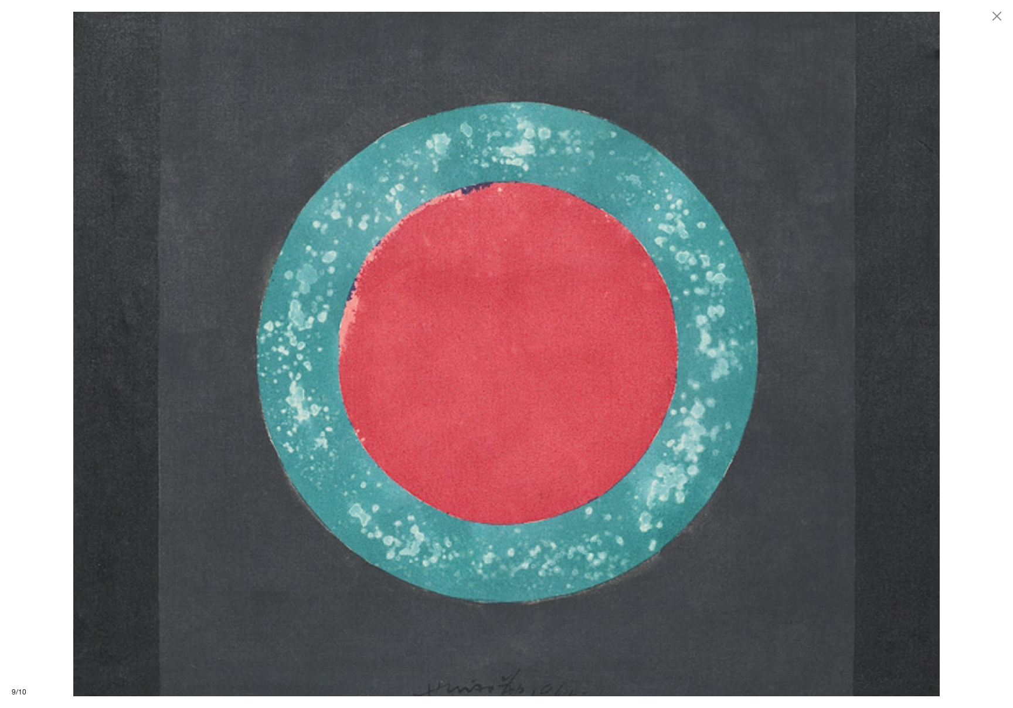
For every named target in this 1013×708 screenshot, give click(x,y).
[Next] (759, 354)
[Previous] (253, 354)
